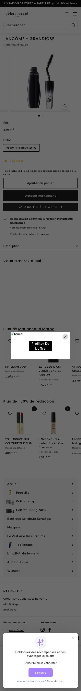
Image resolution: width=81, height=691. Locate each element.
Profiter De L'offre (40, 346)
